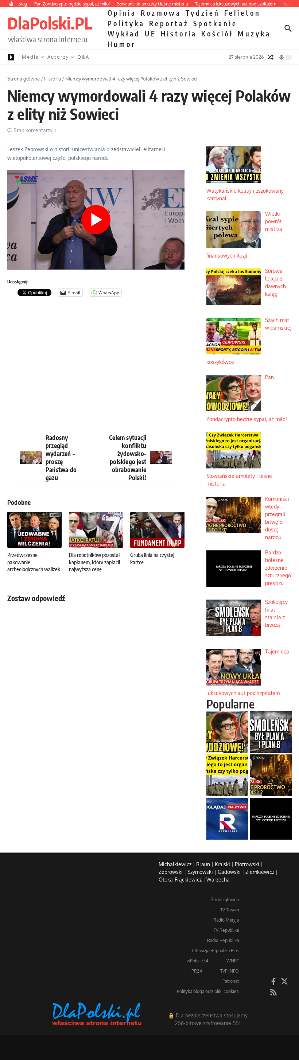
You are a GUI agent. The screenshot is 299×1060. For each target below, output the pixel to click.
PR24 (196, 971)
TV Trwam (229, 909)
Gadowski (229, 872)
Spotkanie (215, 23)
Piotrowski (247, 864)
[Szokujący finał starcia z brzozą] (271, 732)
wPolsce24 (197, 960)
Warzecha (218, 879)
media (30, 57)
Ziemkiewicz (259, 872)
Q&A (83, 57)
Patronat (230, 981)
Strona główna (23, 79)
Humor (122, 44)
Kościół (217, 33)
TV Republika (226, 930)
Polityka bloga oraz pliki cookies (208, 991)
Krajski (222, 864)
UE (150, 33)
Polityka (126, 23)
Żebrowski (171, 872)
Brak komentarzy (33, 130)
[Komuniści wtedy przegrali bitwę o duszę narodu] (271, 775)
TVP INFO (229, 971)
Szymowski (200, 872)
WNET (232, 960)
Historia (179, 33)
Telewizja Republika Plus (215, 950)
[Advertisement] (96, 358)
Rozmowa (161, 12)
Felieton (242, 12)
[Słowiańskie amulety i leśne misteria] (227, 775)
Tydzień (203, 12)
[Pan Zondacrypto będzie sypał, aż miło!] (227, 732)
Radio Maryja (226, 920)
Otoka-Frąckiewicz (180, 879)
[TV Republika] (227, 819)
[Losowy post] (270, 57)
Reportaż (169, 23)
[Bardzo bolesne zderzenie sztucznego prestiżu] (271, 819)
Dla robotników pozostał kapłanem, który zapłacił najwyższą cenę (94, 561)
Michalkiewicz (175, 864)
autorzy (58, 57)
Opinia (122, 12)
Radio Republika (223, 940)
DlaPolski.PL (49, 23)
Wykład (124, 33)
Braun (203, 864)
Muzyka (254, 33)
